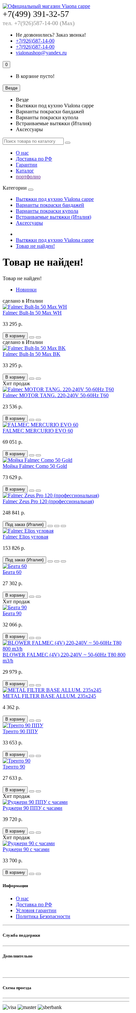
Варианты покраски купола (47, 211)
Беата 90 (12, 613)
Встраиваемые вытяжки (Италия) (53, 217)
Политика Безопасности (43, 916)
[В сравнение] (38, 337)
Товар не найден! (35, 246)
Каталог (25, 170)
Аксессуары (29, 223)
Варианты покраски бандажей (50, 205)
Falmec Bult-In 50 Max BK (31, 354)
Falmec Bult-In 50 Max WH (32, 313)
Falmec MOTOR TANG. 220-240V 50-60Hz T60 (56, 395)
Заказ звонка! (51, 35)
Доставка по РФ (34, 159)
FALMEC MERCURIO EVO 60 (38, 430)
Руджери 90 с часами (26, 849)
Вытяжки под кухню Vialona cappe (55, 199)
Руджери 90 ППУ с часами (32, 808)
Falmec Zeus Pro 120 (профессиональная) (48, 501)
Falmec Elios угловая (25, 537)
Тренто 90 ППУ (20, 731)
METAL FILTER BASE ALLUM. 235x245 (49, 696)
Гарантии (26, 165)
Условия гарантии (36, 910)
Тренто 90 (14, 766)
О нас (22, 153)
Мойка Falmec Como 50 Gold (35, 466)
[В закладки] (31, 337)
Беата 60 (12, 572)
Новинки (26, 289)
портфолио (28, 176)
